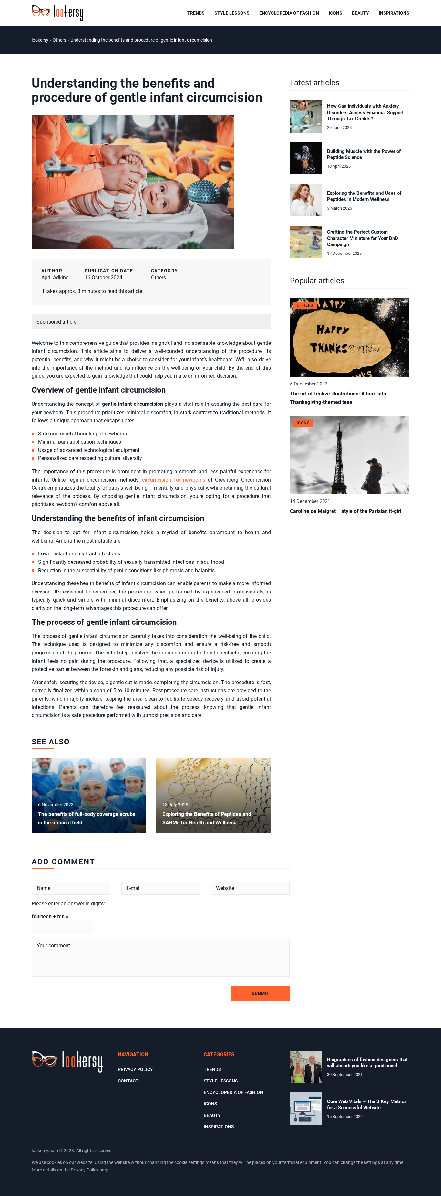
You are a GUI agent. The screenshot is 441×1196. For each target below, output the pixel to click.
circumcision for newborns (173, 480)
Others (158, 277)
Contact (128, 1080)
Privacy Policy (84, 1169)
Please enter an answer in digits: (68, 904)
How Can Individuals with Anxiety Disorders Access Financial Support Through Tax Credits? (365, 112)
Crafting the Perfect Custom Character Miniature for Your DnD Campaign (362, 238)
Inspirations (394, 12)
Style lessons (232, 12)
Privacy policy (135, 1069)
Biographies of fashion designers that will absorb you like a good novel (367, 1063)
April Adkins (54, 277)
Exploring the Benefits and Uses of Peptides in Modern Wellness (364, 196)
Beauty (360, 12)
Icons (335, 12)
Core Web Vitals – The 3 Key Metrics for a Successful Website (367, 1105)
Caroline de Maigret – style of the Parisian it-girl (345, 511)
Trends (196, 12)
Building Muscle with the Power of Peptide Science (364, 154)
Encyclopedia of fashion (289, 12)
